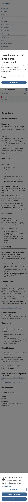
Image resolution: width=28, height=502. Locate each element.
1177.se (5, 69)
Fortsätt (14, 82)
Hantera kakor (14, 489)
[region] (14, 487)
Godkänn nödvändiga (14, 494)
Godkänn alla (14, 499)
